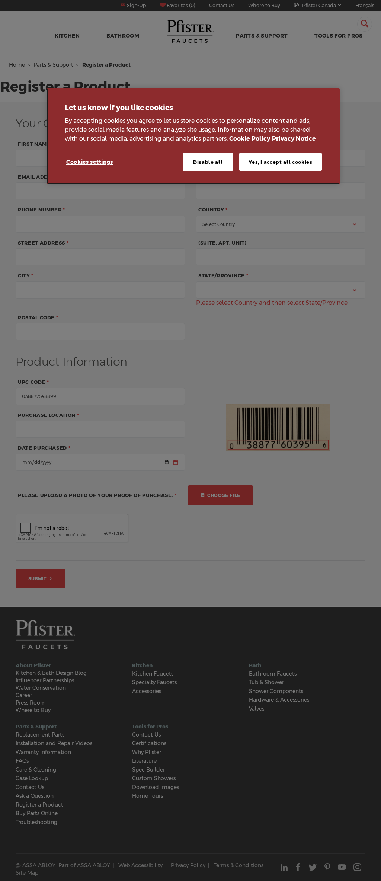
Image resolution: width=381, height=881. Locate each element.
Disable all (207, 162)
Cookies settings (89, 162)
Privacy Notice (294, 138)
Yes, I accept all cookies (280, 162)
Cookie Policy (249, 138)
